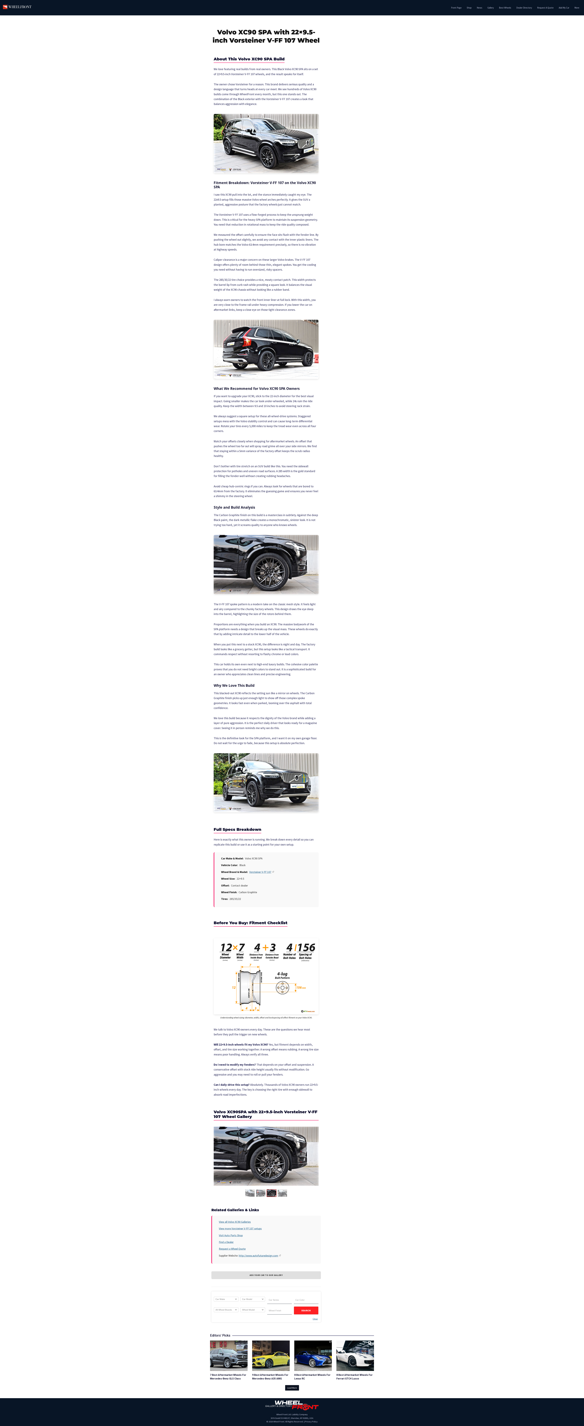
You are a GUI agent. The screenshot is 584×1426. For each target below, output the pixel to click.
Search (306, 1310)
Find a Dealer (226, 1242)
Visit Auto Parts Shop (231, 1235)
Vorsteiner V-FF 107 (260, 872)
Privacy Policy (311, 1421)
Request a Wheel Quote (232, 1248)
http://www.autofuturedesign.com (258, 1255)
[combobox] (226, 1299)
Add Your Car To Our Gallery (266, 1275)
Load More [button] (292, 1387)
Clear (315, 1319)
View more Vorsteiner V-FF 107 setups (240, 1228)
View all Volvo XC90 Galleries (235, 1222)
